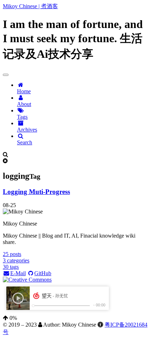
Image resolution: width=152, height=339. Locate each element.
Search (24, 142)
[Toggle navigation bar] (5, 75)
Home (24, 91)
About (24, 104)
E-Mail (18, 273)
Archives (27, 130)
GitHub (42, 273)
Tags (22, 117)
